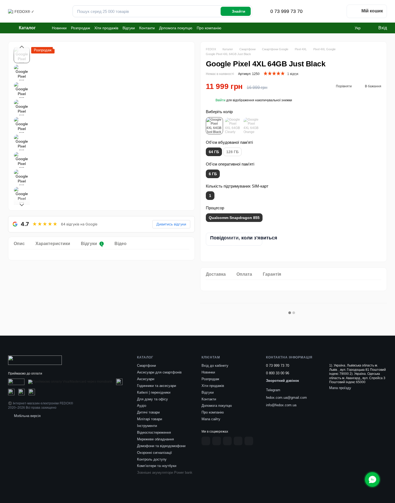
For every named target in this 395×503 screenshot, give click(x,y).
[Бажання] (337, 11)
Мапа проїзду (340, 388)
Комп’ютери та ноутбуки (156, 466)
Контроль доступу (152, 459)
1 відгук (292, 74)
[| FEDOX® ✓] (35, 360)
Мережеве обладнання (155, 439)
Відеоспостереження (154, 432)
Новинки (59, 28)
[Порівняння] (323, 11)
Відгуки (129, 28)
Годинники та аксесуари (156, 386)
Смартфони (146, 366)
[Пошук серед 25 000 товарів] (236, 11)
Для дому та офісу (152, 399)
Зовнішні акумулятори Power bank (164, 472)
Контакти (147, 28)
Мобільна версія (27, 416)
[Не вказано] (214, 125)
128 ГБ (232, 152)
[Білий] (233, 125)
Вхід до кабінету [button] (215, 366)
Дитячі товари (148, 412)
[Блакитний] (251, 125)
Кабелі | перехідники (153, 392)
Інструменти (147, 426)
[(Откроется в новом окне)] (16, 382)
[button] (220, 100)
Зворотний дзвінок (282, 381)
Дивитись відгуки (171, 224)
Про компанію (209, 28)
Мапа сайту (211, 419)
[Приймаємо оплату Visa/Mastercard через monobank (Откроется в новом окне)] (70, 382)
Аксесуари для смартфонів (159, 372)
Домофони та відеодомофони (161, 446)
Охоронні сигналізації (154, 453)
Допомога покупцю (175, 28)
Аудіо (141, 406)
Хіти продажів (106, 28)
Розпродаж (80, 28)
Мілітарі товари (149, 419)
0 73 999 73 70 (286, 11)
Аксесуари (145, 379)
